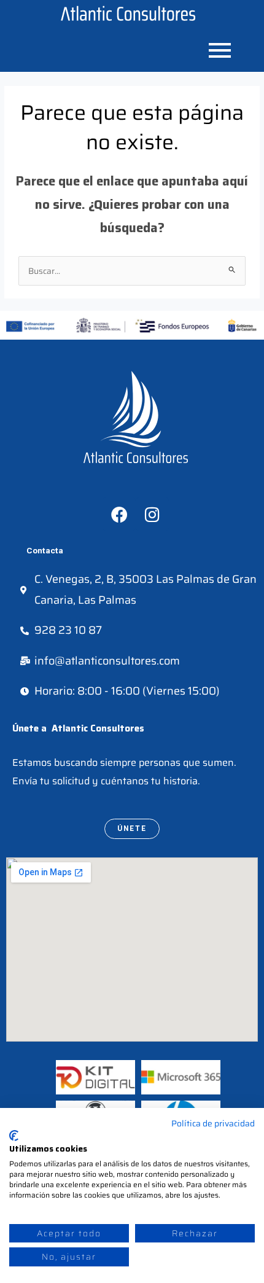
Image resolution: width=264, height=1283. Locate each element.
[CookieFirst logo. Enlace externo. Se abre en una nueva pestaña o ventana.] (13, 1135)
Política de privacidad (213, 1123)
